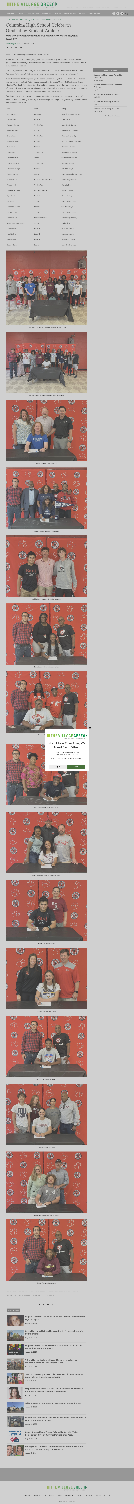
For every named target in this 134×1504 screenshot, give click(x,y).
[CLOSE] (90, 730)
